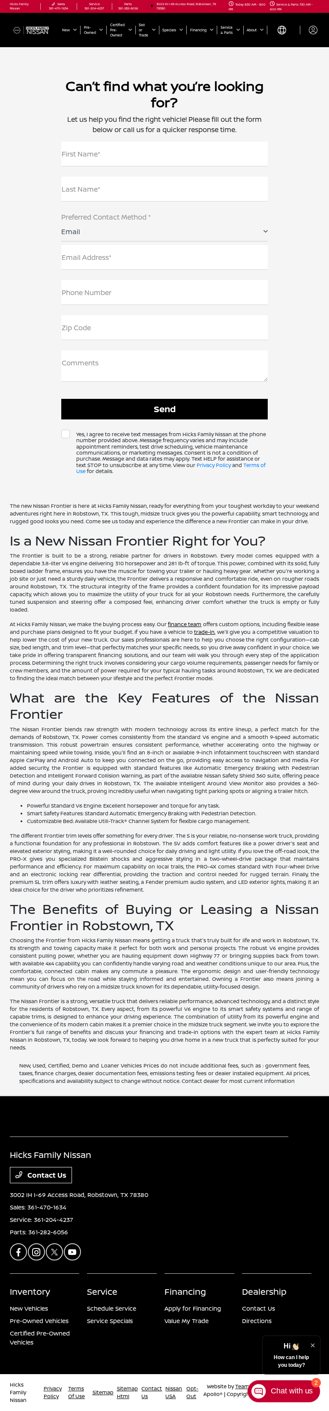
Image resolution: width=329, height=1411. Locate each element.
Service (102, 1291)
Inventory (30, 1291)
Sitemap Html (127, 1392)
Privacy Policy (214, 465)
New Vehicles (29, 1308)
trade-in (204, 632)
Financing (185, 1291)
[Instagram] (36, 1251)
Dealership (264, 1291)
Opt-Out (192, 1392)
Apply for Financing (192, 1308)
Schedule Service (111, 1308)
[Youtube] (72, 1251)
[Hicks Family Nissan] (33, 29)
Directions (257, 1321)
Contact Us (46, 1175)
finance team (184, 624)
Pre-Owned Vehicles (39, 1321)
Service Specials (110, 1321)
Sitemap (103, 1392)
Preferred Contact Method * (106, 217)
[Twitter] (54, 1251)
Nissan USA (173, 1392)
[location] (152, 6)
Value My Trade (186, 1321)
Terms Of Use (76, 1392)
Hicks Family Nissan (18, 1392)
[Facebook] (18, 1251)
